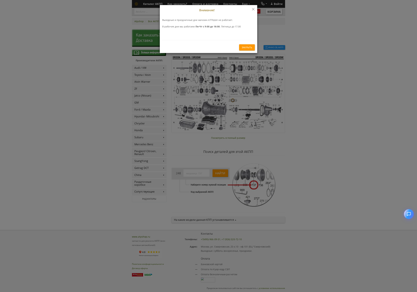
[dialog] (208, 146)
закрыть (247, 47)
